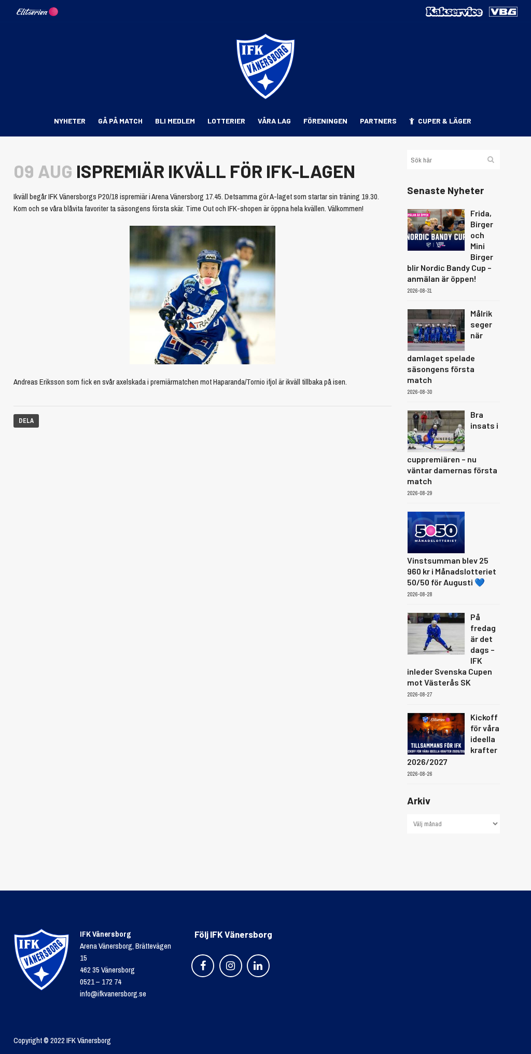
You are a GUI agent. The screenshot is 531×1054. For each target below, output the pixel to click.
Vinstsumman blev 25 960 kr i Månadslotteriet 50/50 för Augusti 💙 (451, 571)
